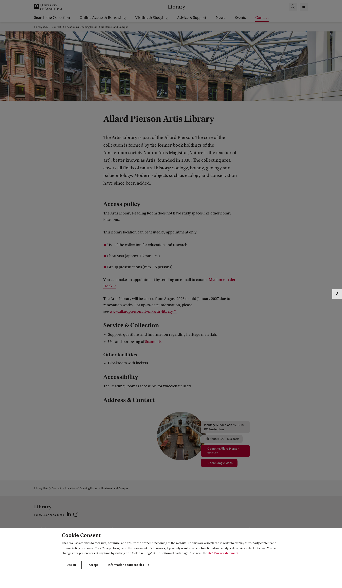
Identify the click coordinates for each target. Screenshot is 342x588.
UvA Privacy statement (223, 553)
